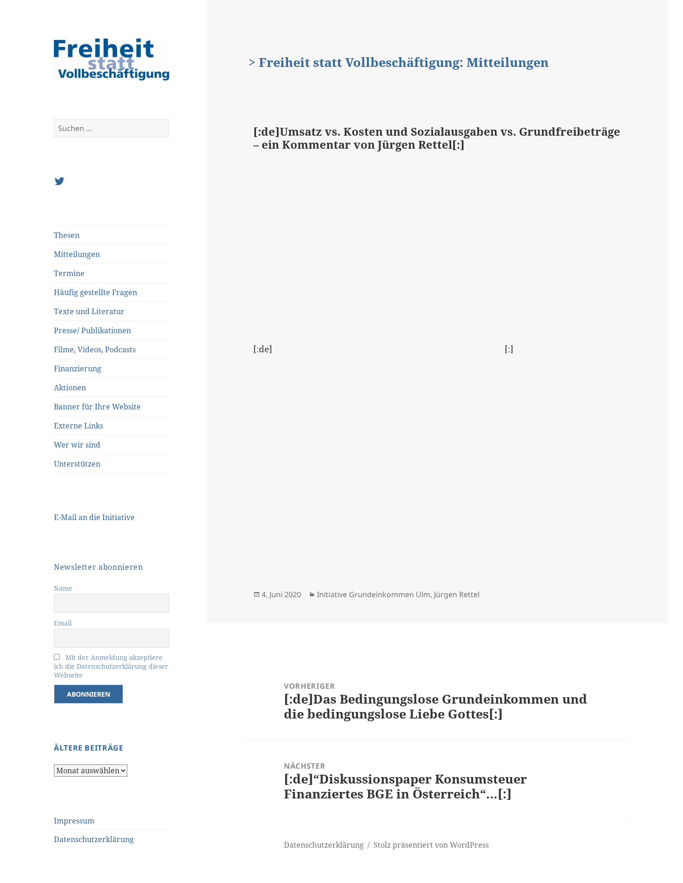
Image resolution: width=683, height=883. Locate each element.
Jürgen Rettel (456, 594)
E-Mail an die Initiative (94, 517)
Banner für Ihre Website (97, 407)
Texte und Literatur (89, 311)
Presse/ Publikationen (92, 330)
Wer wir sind (77, 445)
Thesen (66, 235)
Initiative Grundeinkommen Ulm (373, 594)
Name (63, 588)
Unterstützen (77, 464)
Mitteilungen (77, 254)
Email (63, 623)
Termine (69, 273)
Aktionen (70, 387)
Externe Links (78, 426)
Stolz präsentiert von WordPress (431, 845)
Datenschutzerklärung (94, 839)
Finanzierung (77, 368)
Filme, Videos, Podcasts (95, 349)
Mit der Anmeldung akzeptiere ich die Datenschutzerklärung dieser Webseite (111, 666)
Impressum (74, 821)
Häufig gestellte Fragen (95, 292)
